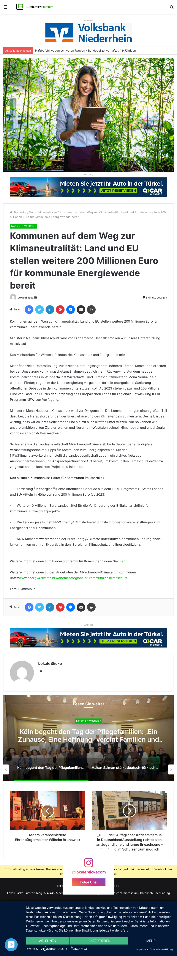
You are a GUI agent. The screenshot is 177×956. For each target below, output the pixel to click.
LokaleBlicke (25, 297)
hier (122, 561)
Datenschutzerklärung (155, 893)
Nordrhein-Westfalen (43, 212)
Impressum (130, 893)
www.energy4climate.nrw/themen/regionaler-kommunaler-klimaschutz (73, 578)
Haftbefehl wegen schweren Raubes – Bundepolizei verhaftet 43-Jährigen (85, 50)
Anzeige (88, 20)
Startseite (20, 212)
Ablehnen (47, 941)
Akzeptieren (99, 941)
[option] (88, 738)
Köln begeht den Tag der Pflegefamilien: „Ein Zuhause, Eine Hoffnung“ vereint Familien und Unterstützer (88, 739)
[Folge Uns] (88, 865)
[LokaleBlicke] (34, 7)
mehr (151, 941)
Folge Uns (88, 882)
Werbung (88, 174)
